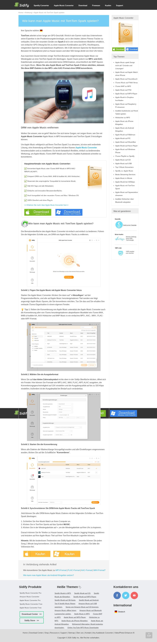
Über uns (80, 633)
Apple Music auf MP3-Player (126, 94)
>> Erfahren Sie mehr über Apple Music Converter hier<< (46, 205)
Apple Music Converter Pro (30, 600)
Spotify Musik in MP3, (63, 593)
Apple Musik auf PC (123, 138)
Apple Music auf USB (123, 163)
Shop (46, 633)
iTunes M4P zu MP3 (123, 86)
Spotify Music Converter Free (31, 604)
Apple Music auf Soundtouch (126, 79)
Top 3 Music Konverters (124, 167)
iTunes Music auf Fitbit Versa (126, 83)
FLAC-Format (74, 570)
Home (20, 12)
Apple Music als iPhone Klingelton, (74, 621)
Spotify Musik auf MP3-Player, (85, 597)
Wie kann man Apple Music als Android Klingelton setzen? (48, 575)
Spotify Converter (41, 5)
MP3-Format (61, 570)
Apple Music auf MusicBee (125, 142)
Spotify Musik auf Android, (89, 600)
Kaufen (108, 5)
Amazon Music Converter (29, 597)
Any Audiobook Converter (102, 633)
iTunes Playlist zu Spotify (124, 156)
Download (82, 5)
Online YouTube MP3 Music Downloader (83, 628)
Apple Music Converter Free (30, 608)
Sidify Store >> (31, 620)
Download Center (36, 633)
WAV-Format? (99, 570)
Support (119, 5)
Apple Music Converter (64, 5)
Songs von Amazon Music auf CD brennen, (82, 607)
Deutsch (121, 612)
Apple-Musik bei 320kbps (125, 182)
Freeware (96, 5)
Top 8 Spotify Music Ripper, (65, 604)
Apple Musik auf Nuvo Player (126, 146)
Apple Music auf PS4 (123, 90)
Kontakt (88, 633)
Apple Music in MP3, (82, 614)
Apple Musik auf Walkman (125, 135)
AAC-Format (86, 570)
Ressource (54, 633)
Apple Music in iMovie (123, 178)
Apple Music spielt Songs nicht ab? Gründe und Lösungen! (125, 65)
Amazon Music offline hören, (66, 610)
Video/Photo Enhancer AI (124, 633)
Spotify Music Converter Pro (30, 593)
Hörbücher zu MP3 (122, 117)
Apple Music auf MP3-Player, (75, 617)
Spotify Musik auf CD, (82, 593)
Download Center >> (32, 614)
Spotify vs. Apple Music (124, 171)
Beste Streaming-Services (125, 174)
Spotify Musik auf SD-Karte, (65, 600)
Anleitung (28, 12)
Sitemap (71, 633)
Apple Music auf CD (123, 160)
